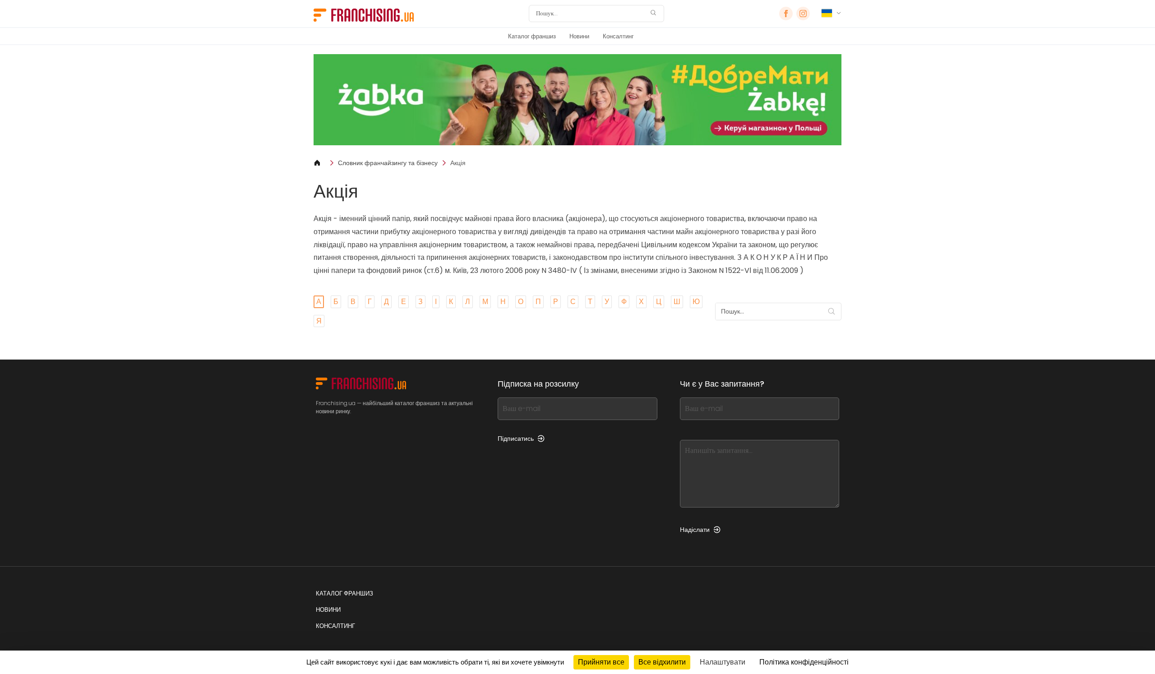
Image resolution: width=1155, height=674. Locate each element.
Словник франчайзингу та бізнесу (388, 162)
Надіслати (695, 529)
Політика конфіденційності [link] (804, 662)
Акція (458, 162)
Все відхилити (662, 662)
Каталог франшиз (532, 36)
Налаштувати (722, 662)
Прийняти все (601, 662)
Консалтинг (618, 36)
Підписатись (516, 438)
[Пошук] (653, 13)
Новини (579, 36)
